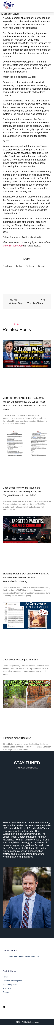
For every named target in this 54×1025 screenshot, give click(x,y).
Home (5, 977)
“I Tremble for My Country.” (17, 738)
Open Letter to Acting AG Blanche (20, 659)
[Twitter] (9, 1007)
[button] (49, 6)
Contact (6, 992)
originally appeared (13, 245)
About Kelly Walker (10, 984)
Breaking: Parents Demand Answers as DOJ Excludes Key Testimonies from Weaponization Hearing (26, 577)
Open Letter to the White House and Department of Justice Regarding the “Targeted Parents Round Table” (22, 491)
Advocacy (7, 988)
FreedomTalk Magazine (12, 981)
